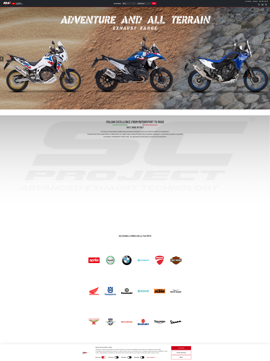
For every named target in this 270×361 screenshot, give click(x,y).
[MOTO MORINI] (94, 322)
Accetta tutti (181, 348)
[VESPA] (176, 322)
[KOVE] (143, 291)
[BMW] (127, 260)
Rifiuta (181, 357)
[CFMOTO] (143, 260)
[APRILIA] (94, 260)
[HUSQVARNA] (110, 291)
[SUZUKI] (143, 322)
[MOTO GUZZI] (176, 291)
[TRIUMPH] (159, 322)
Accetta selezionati (181, 352)
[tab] (134, 111)
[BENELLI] (110, 260)
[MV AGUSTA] (110, 322)
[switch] (117, 357)
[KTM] (159, 291)
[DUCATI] (159, 260)
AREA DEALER (255, 1)
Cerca (154, 3)
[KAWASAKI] (127, 291)
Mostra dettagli (150, 357)
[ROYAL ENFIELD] (127, 322)
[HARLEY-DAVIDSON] (176, 260)
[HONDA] (94, 291)
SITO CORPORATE (248, 1)
